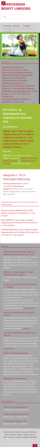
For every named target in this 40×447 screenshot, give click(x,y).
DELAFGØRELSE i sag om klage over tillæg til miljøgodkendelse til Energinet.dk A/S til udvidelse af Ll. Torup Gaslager (19, 222)
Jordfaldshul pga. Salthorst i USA (15, 421)
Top (35, 445)
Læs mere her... (29, 308)
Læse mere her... (9, 349)
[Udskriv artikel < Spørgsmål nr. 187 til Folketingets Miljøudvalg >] (34, 183)
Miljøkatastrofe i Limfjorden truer (14, 378)
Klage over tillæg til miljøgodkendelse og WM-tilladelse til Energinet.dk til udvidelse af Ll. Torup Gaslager (18, 213)
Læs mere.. (27, 328)
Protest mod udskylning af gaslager (15, 353)
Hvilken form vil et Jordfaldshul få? (15, 407)
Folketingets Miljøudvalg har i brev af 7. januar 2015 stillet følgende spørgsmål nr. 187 (16, 186)
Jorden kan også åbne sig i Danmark (16, 414)
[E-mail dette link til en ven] (36, 183)
